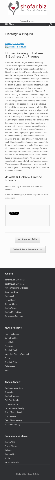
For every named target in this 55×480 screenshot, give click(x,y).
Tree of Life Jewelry (13, 420)
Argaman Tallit (27, 239)
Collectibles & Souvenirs (27, 249)
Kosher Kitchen (11, 303)
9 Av (7, 370)
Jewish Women (11, 308)
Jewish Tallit (10, 442)
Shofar (7, 458)
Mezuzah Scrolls (12, 462)
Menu (11, 24)
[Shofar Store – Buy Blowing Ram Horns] (27, 7)
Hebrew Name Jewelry (14, 408)
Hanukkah (9, 341)
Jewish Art (9, 295)
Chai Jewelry (10, 416)
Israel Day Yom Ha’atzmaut (17, 354)
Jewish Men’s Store (13, 312)
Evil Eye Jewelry (12, 400)
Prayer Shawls (11, 446)
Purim (7, 358)
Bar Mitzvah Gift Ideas (15, 279)
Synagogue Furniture (14, 316)
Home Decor (10, 299)
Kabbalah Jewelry (12, 424)
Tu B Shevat (10, 366)
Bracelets (9, 392)
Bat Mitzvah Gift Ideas (15, 283)
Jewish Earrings (12, 396)
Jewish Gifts (10, 454)
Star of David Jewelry (14, 412)
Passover (9, 345)
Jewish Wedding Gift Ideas (16, 287)
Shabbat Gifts (11, 362)
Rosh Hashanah (12, 333)
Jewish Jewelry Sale (14, 387)
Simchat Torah (11, 350)
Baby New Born (11, 291)
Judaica (8, 450)
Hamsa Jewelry (11, 404)
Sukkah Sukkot (11, 337)
